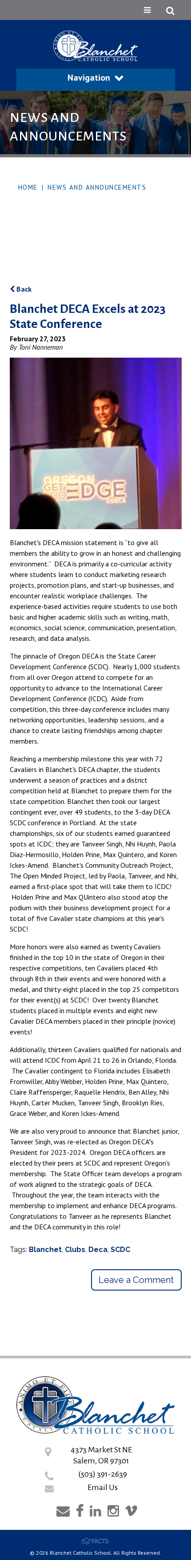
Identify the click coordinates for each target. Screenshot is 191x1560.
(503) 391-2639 (102, 1474)
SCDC (120, 1249)
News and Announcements (97, 187)
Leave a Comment (136, 1280)
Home (28, 187)
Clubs (75, 1249)
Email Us (103, 1487)
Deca (97, 1249)
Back (23, 289)
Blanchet (45, 1249)
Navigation (89, 77)
